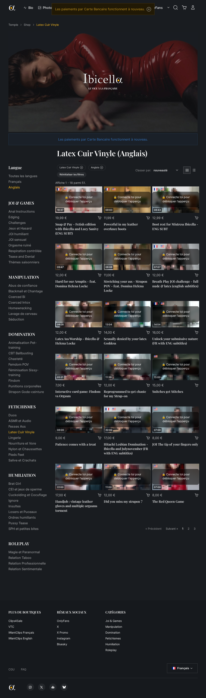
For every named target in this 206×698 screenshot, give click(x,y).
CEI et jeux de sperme (25, 489)
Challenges (17, 223)
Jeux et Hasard (20, 228)
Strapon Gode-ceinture (26, 392)
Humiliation (112, 644)
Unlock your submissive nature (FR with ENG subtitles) (175, 341)
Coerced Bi (16, 297)
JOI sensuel (17, 240)
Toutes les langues (22, 176)
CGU (11, 669)
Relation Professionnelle (27, 563)
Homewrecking (20, 308)
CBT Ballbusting (20, 353)
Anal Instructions (21, 211)
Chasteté (15, 359)
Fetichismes (113, 638)
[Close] (148, 9)
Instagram (63, 638)
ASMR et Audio (19, 421)
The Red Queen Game (168, 501)
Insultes (14, 506)
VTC (11, 626)
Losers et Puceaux (22, 512)
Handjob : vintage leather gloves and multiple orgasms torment (76, 506)
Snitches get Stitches (167, 391)
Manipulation (113, 626)
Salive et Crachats (22, 460)
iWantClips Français (21, 632)
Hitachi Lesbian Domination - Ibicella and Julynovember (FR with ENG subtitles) (126, 448)
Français (15, 182)
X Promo (62, 632)
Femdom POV (18, 364)
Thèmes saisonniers (23, 262)
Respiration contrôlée (24, 251)
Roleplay (111, 650)
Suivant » (172, 528)
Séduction (16, 319)
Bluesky (62, 644)
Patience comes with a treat (75, 444)
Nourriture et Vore (22, 443)
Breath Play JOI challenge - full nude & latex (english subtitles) (175, 283)
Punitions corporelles (24, 386)
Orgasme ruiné (19, 245)
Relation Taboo (19, 558)
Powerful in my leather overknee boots (121, 226)
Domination (112, 632)
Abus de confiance (22, 285)
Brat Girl (14, 484)
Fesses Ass (17, 426)
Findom (14, 380)
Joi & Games (113, 621)
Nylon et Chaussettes (25, 449)
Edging (13, 217)
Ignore (13, 500)
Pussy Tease (18, 523)
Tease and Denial (21, 256)
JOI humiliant (18, 234)
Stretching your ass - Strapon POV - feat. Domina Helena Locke (125, 286)
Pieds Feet (16, 455)
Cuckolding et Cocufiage (27, 495)
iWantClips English (20, 638)
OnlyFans (63, 621)
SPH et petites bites (23, 529)
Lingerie (14, 438)
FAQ (23, 669)
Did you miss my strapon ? (123, 501)
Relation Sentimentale (25, 569)
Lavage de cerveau (22, 314)
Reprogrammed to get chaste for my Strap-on (125, 393)
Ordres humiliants (22, 517)
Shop (27, 24)
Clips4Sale (15, 621)
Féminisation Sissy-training (23, 372)
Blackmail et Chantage (25, 291)
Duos (12, 415)
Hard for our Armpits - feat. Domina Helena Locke (75, 283)
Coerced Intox (19, 302)
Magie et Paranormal (24, 552)
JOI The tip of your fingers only (175, 444)
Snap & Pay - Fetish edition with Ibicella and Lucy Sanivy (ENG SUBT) (77, 228)
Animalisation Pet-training (22, 345)
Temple (13, 24)
